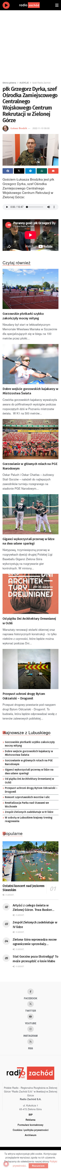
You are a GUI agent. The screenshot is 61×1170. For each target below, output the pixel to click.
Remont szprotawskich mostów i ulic (27, 797)
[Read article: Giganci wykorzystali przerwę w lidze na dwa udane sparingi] (30, 514)
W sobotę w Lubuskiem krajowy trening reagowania (28, 819)
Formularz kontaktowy (30, 1124)
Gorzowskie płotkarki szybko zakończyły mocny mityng (23, 316)
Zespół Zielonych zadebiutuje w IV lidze (29, 812)
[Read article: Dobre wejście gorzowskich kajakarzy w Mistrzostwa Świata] (30, 364)
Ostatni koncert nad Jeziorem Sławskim (23, 888)
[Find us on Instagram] (30, 1029)
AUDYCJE (24, 82)
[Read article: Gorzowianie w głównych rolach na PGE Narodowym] (30, 439)
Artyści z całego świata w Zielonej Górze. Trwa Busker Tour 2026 (32, 907)
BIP (31, 1114)
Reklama (30, 1119)
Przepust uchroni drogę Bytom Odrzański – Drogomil (24, 696)
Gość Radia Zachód (41, 82)
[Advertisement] (30, 44)
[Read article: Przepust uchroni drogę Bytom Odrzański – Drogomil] (30, 669)
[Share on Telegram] (30, 171)
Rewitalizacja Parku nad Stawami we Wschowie (27, 804)
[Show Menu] (56, 5)
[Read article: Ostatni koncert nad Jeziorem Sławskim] (30, 861)
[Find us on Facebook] (30, 992)
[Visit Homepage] (32, 5)
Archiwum (30, 1135)
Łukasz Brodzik (19, 128)
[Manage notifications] (6, 1164)
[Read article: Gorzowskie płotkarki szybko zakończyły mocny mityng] (30, 289)
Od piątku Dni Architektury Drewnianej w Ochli (29, 621)
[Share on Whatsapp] (42, 171)
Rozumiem (38, 1165)
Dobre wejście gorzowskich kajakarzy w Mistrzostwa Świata (30, 391)
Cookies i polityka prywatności (30, 1130)
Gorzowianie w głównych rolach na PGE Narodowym (30, 466)
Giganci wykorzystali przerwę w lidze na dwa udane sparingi (28, 541)
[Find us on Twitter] (30, 1004)
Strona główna (9, 82)
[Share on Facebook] (8, 171)
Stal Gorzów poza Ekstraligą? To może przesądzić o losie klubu (35, 959)
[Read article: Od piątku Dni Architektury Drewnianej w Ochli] (30, 594)
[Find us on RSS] (30, 1042)
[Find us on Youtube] (30, 1017)
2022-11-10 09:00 (41, 128)
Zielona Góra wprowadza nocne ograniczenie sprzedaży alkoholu (35, 942)
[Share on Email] (53, 171)
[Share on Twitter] (19, 171)
